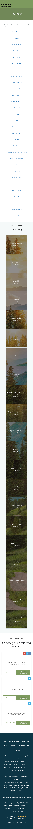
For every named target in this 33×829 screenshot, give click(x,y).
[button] (30, 3)
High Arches (16, 146)
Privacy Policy (25, 741)
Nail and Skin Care (16, 165)
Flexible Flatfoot (16, 108)
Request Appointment (23, 672)
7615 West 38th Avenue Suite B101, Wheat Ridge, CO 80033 (16, 663)
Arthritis (16, 38)
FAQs (5, 26)
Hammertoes (16, 127)
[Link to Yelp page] (24, 653)
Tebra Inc (16, 741)
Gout (16, 120)
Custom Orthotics (16, 95)
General (16, 114)
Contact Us (16, 750)
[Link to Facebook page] (29, 653)
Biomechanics (16, 57)
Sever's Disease (16, 190)
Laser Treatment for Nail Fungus (16, 152)
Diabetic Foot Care (16, 101)
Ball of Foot (16, 51)
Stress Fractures (17, 209)
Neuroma (17, 171)
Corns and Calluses (16, 89)
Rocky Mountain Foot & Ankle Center (12, 24)
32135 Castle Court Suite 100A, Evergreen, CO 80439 (16, 688)
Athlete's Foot (16, 44)
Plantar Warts (16, 177)
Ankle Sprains (16, 32)
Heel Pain (17, 139)
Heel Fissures (16, 133)
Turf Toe (16, 215)
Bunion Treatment (16, 76)
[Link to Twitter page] (27, 653)
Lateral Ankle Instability (16, 158)
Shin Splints (16, 196)
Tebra (24, 822)
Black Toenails (16, 63)
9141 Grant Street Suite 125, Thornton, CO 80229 (16, 714)
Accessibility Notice (24, 746)
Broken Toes (16, 70)
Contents (26, 24)
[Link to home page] (7, 4)
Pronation (16, 184)
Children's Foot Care (16, 82)
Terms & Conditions (9, 746)
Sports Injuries (16, 203)
